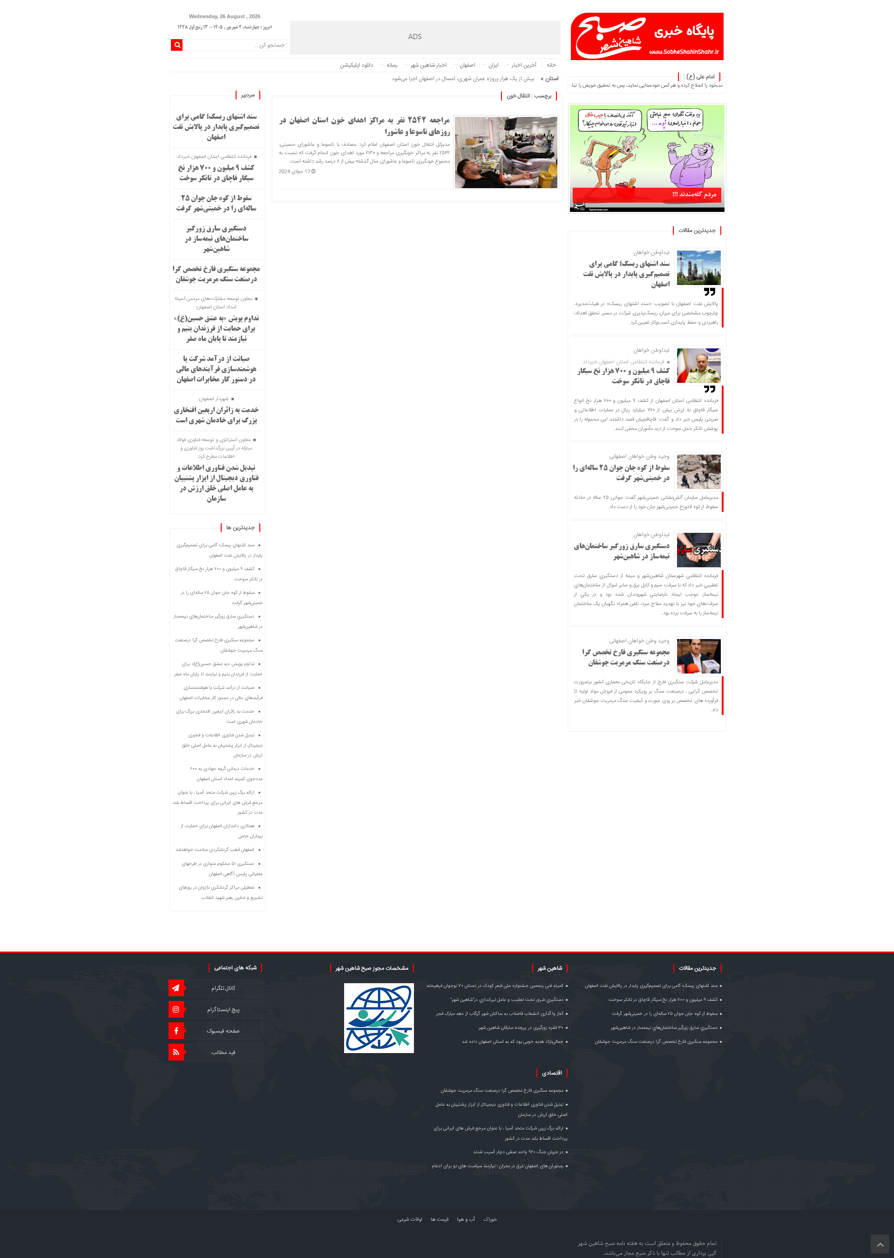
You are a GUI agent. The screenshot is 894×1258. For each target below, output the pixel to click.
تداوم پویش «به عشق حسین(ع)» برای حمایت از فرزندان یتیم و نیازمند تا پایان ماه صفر (216, 329)
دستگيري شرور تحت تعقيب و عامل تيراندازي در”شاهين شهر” (506, 1000)
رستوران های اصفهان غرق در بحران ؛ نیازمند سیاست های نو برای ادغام (497, 1166)
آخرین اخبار (524, 65)
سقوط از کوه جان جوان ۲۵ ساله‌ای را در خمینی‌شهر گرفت (665, 1014)
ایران (493, 65)
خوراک (490, 1220)
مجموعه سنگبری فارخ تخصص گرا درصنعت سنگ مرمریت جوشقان (656, 1042)
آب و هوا (466, 1220)
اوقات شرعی (410, 1220)
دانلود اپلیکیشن (356, 65)
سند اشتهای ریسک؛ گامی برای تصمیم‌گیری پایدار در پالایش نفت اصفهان (626, 275)
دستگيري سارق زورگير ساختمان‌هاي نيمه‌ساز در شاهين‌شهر (216, 239)
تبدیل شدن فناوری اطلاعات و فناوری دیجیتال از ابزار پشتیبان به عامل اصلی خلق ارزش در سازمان (222, 745)
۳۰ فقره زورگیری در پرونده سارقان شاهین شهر (521, 1028)
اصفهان (467, 65)
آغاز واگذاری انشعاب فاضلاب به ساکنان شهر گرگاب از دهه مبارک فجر (499, 1014)
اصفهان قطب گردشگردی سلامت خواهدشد (215, 850)
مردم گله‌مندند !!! (694, 194)
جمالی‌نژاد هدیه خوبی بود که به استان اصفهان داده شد (512, 1042)
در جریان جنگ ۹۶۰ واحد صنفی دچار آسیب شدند (518, 1152)
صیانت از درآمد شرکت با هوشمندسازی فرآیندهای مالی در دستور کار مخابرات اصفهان (216, 370)
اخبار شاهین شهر (429, 65)
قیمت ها (439, 1220)
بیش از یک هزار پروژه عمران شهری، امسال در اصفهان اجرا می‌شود (463, 78)
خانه (551, 65)
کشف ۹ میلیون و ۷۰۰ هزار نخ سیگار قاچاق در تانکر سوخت (663, 1000)
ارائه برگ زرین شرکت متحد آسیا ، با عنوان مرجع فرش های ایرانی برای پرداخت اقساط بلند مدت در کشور (218, 802)
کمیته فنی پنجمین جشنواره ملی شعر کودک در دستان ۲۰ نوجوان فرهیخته (495, 986)
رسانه (392, 65)
